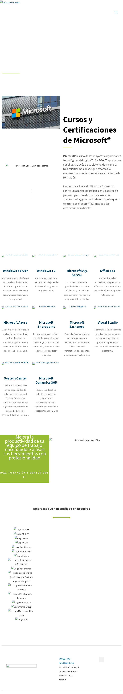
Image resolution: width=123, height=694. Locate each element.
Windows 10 (46, 270)
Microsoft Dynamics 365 (46, 380)
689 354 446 (64, 658)
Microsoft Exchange (77, 324)
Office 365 (107, 270)
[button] (61, 624)
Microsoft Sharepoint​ (46, 324)
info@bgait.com (66, 662)
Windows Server (15, 270)
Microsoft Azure (15, 322)
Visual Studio (108, 322)
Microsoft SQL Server (77, 272)
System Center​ (15, 378)
